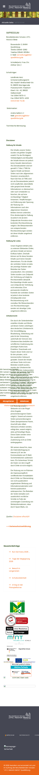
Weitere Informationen (14, 405)
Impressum (30, 405)
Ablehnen (24, 401)
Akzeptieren (8, 401)
